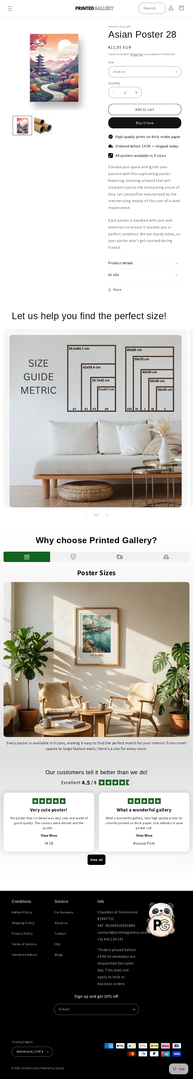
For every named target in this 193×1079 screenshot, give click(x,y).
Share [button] (117, 289)
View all (96, 860)
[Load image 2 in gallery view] (43, 125)
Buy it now (145, 123)
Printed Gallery (30, 1068)
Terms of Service (24, 944)
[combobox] (152, 8)
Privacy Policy (22, 933)
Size (111, 62)
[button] (10, 8)
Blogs (59, 955)
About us (61, 923)
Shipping (136, 54)
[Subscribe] (133, 1009)
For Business (64, 912)
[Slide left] (86, 515)
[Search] (160, 8)
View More (49, 835)
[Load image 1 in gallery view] (22, 125)
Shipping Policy (23, 923)
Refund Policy (22, 912)
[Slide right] (107, 515)
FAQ (57, 944)
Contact (60, 933)
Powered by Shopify (52, 1068)
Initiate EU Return (24, 955)
